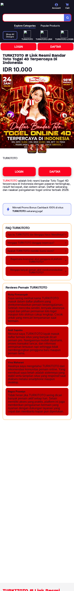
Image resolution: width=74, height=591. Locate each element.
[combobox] (33, 17)
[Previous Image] (3, 112)
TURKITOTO (10, 180)
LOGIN (18, 46)
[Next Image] (71, 112)
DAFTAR (55, 46)
